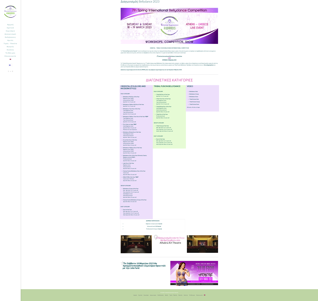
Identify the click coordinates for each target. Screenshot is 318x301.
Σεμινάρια (146, 295)
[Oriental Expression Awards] (10, 11)
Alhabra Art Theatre (170, 242)
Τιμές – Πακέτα (173, 295)
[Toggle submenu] (19, 46)
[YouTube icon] (10, 71)
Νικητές (180, 295)
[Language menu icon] (10, 65)
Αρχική (135, 295)
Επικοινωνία (199, 295)
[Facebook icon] (8, 71)
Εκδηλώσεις (161, 295)
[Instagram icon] (12, 71)
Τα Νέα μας (192, 295)
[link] (136, 244)
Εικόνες (186, 295)
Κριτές (166, 295)
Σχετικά (140, 295)
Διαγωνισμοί (153, 295)
